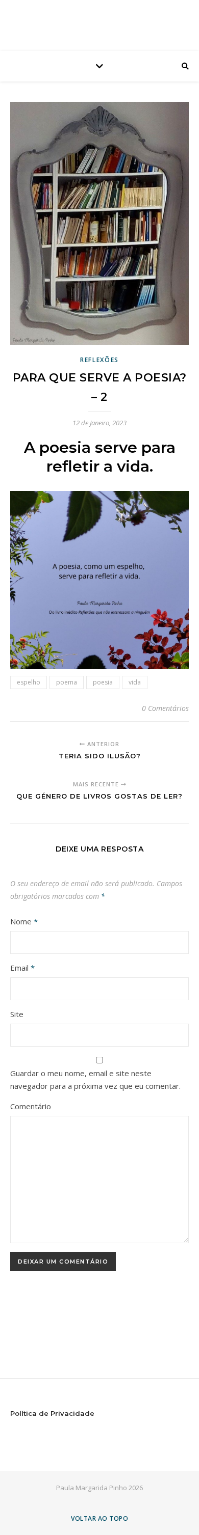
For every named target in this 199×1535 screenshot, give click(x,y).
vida (135, 682)
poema (66, 682)
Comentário (30, 1106)
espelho (28, 682)
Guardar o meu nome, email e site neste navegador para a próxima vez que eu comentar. (95, 1079)
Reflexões (99, 359)
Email (22, 968)
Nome (24, 921)
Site (16, 1014)
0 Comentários (165, 708)
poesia (103, 682)
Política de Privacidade (52, 1413)
